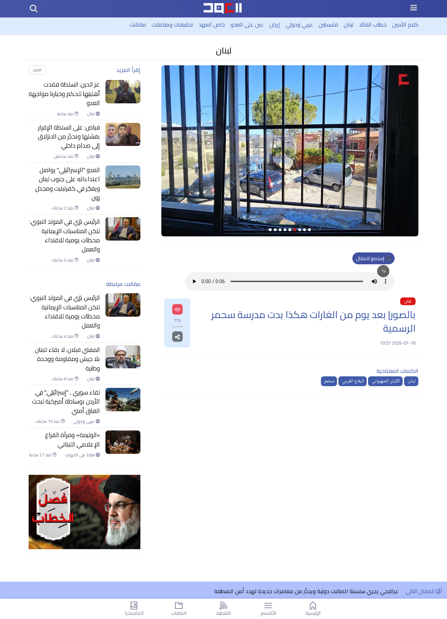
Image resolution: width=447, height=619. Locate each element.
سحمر (329, 381)
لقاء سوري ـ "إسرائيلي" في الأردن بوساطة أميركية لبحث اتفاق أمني (66, 401)
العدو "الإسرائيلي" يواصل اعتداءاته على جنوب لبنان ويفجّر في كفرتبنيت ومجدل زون (67, 183)
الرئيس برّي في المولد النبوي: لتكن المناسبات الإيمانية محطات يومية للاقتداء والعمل (65, 235)
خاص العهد (212, 24)
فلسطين (328, 24)
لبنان (348, 24)
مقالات (138, 24)
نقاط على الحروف (80, 455)
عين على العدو (247, 24)
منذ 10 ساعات (48, 421)
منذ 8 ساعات (62, 379)
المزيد (37, 69)
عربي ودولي (299, 24)
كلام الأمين (405, 24)
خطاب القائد (373, 24)
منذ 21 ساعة (40, 455)
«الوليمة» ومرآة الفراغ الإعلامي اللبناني (72, 439)
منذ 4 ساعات (62, 260)
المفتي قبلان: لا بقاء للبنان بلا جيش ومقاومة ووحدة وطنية (67, 359)
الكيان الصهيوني (385, 381)
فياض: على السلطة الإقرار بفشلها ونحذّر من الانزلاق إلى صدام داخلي (69, 136)
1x (383, 271)
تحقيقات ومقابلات (172, 24)
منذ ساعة (65, 114)
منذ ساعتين (64, 156)
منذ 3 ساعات (62, 208)
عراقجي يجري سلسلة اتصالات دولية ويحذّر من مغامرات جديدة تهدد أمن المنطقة (306, 591)
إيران (274, 24)
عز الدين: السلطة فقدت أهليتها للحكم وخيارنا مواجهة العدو (64, 94)
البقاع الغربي (352, 381)
